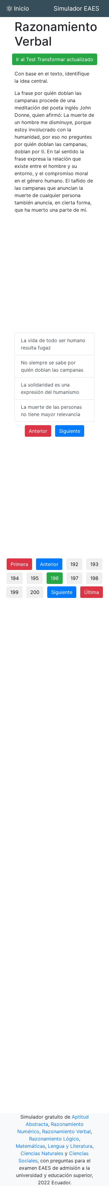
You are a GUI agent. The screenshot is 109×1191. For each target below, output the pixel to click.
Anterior (38, 431)
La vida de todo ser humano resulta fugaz (53, 344)
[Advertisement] (54, 273)
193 (94, 564)
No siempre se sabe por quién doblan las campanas (52, 366)
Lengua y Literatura (70, 1146)
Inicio (21, 8)
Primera (19, 564)
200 (34, 592)
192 (74, 564)
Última (91, 592)
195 (35, 578)
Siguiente (69, 431)
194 (15, 578)
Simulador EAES (76, 8)
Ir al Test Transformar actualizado (54, 59)
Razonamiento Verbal (66, 1131)
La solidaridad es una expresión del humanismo (50, 388)
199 (14, 592)
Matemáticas (30, 1146)
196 (55, 578)
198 (94, 578)
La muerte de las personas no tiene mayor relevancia (51, 410)
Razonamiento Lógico (54, 1139)
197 (74, 578)
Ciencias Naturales (42, 1153)
